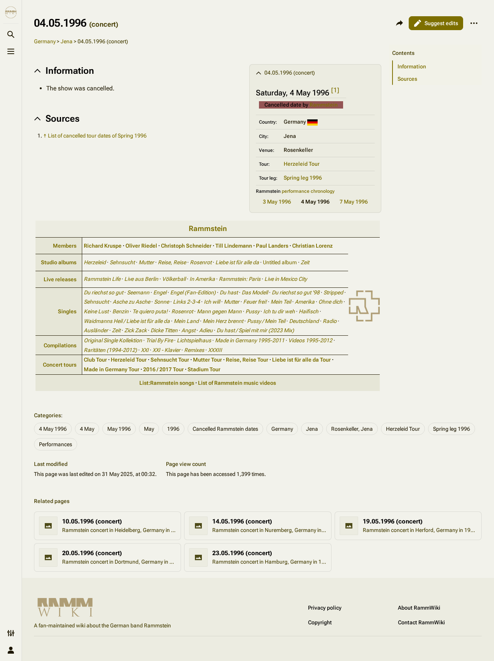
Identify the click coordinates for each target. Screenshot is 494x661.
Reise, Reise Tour (247, 360)
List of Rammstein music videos (237, 383)
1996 (173, 429)
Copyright (320, 622)
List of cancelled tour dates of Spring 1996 (97, 136)
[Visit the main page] (11, 12)
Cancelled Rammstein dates (225, 429)
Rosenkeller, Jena (352, 429)
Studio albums (58, 262)
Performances (55, 444)
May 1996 (119, 429)
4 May (87, 429)
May (149, 429)
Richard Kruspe (103, 246)
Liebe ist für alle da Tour (301, 360)
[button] (435, 45)
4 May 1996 (53, 429)
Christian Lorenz (312, 246)
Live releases (60, 279)
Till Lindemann (233, 246)
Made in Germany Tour (111, 369)
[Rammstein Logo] (364, 305)
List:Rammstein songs (166, 383)
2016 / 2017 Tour (163, 369)
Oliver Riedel (141, 246)
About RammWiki (419, 608)
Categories (47, 415)
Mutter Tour (207, 360)
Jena (67, 41)
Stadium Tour (204, 369)
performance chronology (308, 191)
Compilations (60, 345)
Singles (67, 311)
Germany (45, 41)
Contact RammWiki (421, 622)
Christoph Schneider (186, 246)
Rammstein (324, 105)
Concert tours (59, 365)
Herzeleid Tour (302, 164)
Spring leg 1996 (303, 178)
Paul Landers (272, 246)
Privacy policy (325, 608)
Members (64, 246)
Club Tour (95, 360)
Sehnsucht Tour (170, 360)
